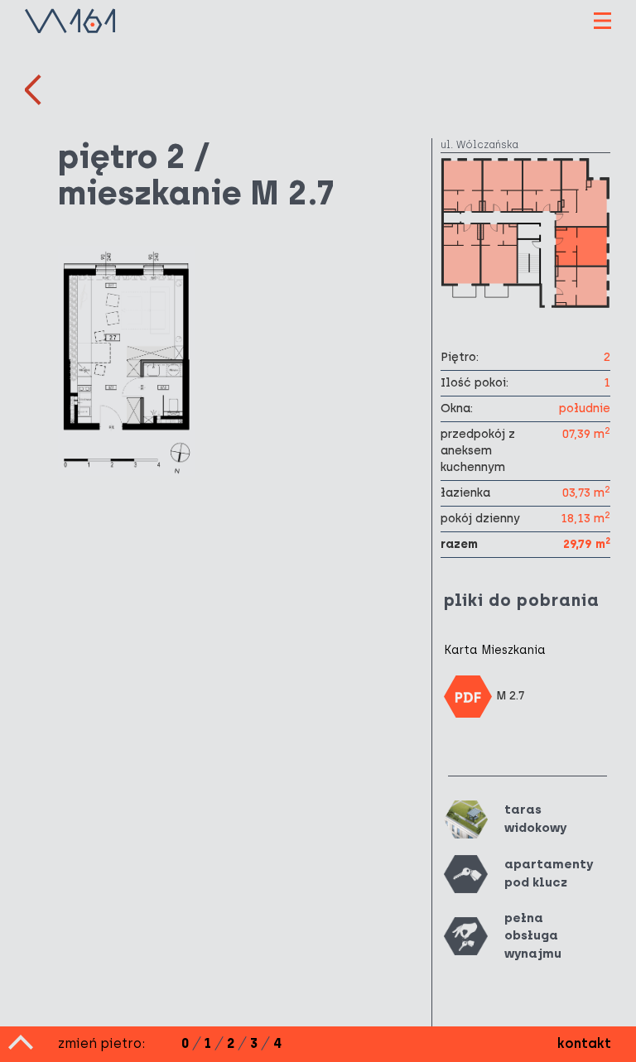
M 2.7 (510, 696)
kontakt (584, 1043)
